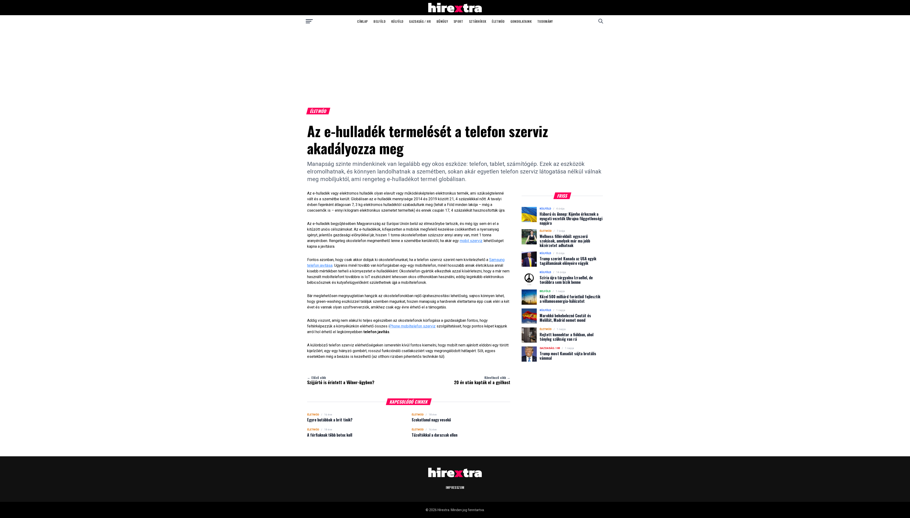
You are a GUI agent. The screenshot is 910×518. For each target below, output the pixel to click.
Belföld (379, 21)
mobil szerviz (471, 240)
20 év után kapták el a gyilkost (482, 380)
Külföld (397, 21)
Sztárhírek (477, 21)
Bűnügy (442, 21)
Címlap (362, 21)
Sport (458, 21)
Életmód (498, 21)
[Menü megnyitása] (309, 21)
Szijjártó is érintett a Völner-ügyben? (340, 380)
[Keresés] (601, 21)
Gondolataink (521, 21)
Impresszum (455, 487)
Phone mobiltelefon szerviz (412, 326)
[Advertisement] (455, 62)
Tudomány (545, 21)
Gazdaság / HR (420, 21)
